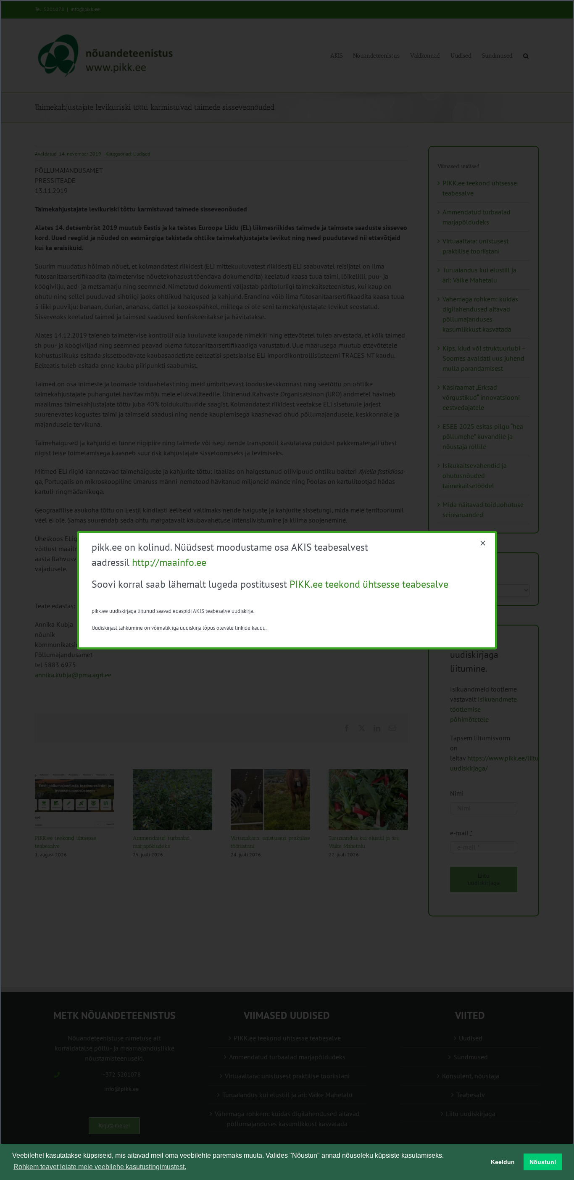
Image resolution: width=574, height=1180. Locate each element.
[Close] (483, 543)
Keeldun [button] (503, 1162)
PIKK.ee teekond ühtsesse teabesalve (369, 584)
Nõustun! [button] (542, 1162)
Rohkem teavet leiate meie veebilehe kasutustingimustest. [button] (99, 1166)
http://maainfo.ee (169, 562)
